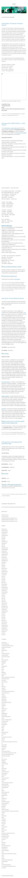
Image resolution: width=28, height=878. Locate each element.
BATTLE (3, 667)
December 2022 (5, 530)
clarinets (15, 113)
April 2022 (3, 540)
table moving (4, 829)
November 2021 (5, 541)
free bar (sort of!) (5, 721)
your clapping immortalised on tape (8, 866)
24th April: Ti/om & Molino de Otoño (13, 298)
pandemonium (15, 287)
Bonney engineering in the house (8, 677)
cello (2, 685)
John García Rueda (5, 382)
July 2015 (3, 595)
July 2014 (3, 614)
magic (13, 285)
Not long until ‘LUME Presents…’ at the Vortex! (13, 124)
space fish (4, 288)
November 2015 (5, 588)
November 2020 (5, 547)
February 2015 (4, 603)
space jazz (4, 823)
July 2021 (3, 544)
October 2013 (4, 628)
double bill (4, 705)
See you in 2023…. (5, 516)
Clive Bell (3, 408)
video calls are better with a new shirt (9, 853)
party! (3, 796)
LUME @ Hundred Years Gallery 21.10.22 (9, 521)
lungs (3, 765)
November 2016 (5, 571)
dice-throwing (4, 700)
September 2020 (5, 549)
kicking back (4, 746)
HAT (2, 735)
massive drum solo (5, 771)
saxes (23, 113)
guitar (3, 727)
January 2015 (4, 604)
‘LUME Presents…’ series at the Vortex (11, 128)
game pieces (4, 722)
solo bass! (4, 818)
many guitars (4, 768)
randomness (4, 804)
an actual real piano (5, 653)
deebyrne (8, 495)
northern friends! (5, 784)
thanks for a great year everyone (8, 833)
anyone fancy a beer (6, 656)
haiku (18, 432)
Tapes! (3, 831)
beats (3, 669)
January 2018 (4, 557)
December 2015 (5, 587)
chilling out (4, 686)
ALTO (3, 651)
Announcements (5, 655)
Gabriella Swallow (5, 396)
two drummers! (4, 847)
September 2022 (5, 535)
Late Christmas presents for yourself (9, 752)
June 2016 (3, 577)
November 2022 (5, 532)
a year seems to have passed (7, 645)
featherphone (4, 713)
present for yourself (6, 801)
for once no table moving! (12, 284)
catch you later (4, 681)
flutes (5, 284)
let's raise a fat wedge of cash (7, 754)
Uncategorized (4, 848)
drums (3, 284)
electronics (4, 710)
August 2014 (4, 612)
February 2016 (4, 584)
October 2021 (4, 543)
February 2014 (4, 622)
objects (3, 790)
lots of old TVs (4, 759)
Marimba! (3, 770)
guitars (22, 284)
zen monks (4, 115)
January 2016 (4, 585)
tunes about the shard (6, 845)
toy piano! (3, 839)
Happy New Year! (5, 732)
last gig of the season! (6, 751)
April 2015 (3, 599)
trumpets (15, 288)
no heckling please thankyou (7, 782)
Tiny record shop (5, 837)
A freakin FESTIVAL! (5, 644)
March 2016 (4, 582)
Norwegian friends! (5, 785)
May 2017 (3, 565)
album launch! (4, 650)
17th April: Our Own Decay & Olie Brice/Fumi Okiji (12, 442)
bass (12, 113)
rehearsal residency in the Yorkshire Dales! (10, 811)
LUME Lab (3, 760)
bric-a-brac (4, 680)
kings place (4, 748)
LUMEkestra (4, 762)
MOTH (3, 776)
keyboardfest (9, 285)
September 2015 (5, 592)
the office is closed (5, 836)
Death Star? (22, 282)
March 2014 (4, 620)
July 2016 (3, 576)
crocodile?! (4, 696)
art (2, 658)
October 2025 (4, 529)
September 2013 (5, 629)
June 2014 (3, 615)
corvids (3, 694)
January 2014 (4, 623)
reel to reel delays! (5, 809)
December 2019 (5, 552)
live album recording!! (6, 755)
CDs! (2, 683)
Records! (3, 807)
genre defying (4, 724)
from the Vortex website (21, 132)
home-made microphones (7, 737)
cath (17, 115)
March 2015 (4, 601)
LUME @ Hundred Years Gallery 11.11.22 (9, 519)
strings (7, 288)
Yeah (3, 863)
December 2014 (5, 606)
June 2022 (3, 536)
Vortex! (21, 288)
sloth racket (4, 815)
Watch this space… (5, 514)
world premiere (5, 861)
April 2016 (3, 581)
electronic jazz (4, 708)
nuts (5, 287)
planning (3, 800)
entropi (3, 711)
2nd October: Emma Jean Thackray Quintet (12, 24)
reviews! (3, 812)
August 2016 (4, 574)
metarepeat (23, 285)
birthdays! (4, 672)
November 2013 (5, 626)
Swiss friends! (4, 826)
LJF (2, 757)
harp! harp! (4, 733)
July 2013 (3, 633)
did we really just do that (6, 702)
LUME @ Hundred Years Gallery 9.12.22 (9, 518)
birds (3, 670)
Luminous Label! (5, 763)
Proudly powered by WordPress (7, 875)
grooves (19, 284)
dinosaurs (4, 703)
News (3, 287)
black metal (4, 674)
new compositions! (5, 777)
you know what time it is (6, 864)
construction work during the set (8, 691)
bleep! (3, 675)
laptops (3, 749)
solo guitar (4, 820)
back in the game (5, 659)
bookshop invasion (5, 678)
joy (21, 113)
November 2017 (5, 558)
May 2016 (3, 579)
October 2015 (4, 590)
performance (4, 798)
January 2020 (4, 551)
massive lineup (18, 285)
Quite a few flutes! (5, 803)
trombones (11, 288)
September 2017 (5, 560)
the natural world (8, 434)
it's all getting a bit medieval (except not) (9, 741)
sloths (3, 817)
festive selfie (4, 714)
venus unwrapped (5, 850)
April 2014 (3, 618)
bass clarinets (16, 282)
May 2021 (3, 546)
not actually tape (5, 787)
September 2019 (5, 554)
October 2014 (4, 609)
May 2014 (3, 617)
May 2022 (3, 538)
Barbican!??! (4, 661)
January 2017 (4, 570)
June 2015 (3, 596)
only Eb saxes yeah (5, 792)
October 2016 (4, 573)
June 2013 (3, 634)
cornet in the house (5, 692)
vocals (3, 856)
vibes (19, 288)
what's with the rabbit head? (7, 859)
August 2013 (4, 631)
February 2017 (4, 568)
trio (2, 841)
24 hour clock (4, 642)
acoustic (3, 648)
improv (19, 113)
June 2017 (3, 563)
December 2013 (5, 625)
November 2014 (5, 607)
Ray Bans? (20, 287)
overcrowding (9, 287)
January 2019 (4, 555)
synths (3, 828)
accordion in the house (6, 647)
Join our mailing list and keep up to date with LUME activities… (14, 507)
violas (3, 855)
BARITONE (3, 662)
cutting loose (4, 697)
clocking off (4, 689)
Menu (14, 4)
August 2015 (4, 593)
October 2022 (4, 533)
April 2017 (3, 566)
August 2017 (4, 562)
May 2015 (3, 598)
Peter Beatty (17, 279)
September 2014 (5, 610)
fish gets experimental (6, 716)
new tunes (4, 779)
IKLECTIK (3, 738)
